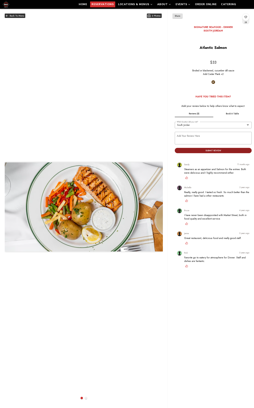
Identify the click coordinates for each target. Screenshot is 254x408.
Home (83, 4)
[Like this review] (187, 178)
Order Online (206, 4)
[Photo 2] (86, 398)
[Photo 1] (82, 398)
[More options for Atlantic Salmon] (245, 17)
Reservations (103, 4)
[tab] (194, 113)
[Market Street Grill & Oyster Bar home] (15, 4)
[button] (135, 4)
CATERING (228, 4)
